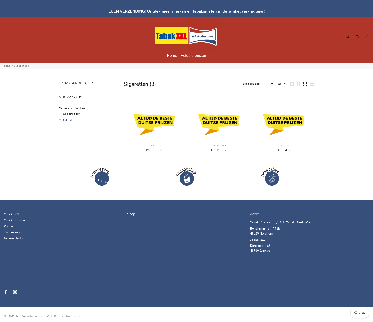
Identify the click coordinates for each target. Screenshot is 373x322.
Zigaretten (154, 145)
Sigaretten (21, 65)
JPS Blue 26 (154, 150)
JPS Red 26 (283, 150)
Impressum (12, 232)
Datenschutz (13, 238)
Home (7, 65)
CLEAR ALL (67, 120)
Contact (10, 226)
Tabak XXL (12, 214)
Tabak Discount (16, 220)
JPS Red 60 (219, 150)
